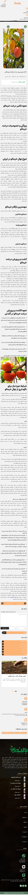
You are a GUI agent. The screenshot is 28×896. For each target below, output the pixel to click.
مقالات (25, 654)
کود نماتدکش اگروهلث (16, 777)
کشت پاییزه (24, 649)
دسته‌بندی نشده (23, 644)
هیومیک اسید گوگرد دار (16, 788)
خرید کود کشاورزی (14, 597)
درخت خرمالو (23, 641)
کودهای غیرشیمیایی (10, 733)
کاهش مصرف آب (23, 646)
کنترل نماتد (24, 652)
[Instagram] (25, 886)
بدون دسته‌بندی (24, 733)
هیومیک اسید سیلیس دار (15, 783)
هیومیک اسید (17, 733)
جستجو (4, 632)
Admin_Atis (17, 780)
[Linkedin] (21, 886)
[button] (14, 691)
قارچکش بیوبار (17, 794)
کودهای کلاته (4, 733)
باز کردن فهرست (14, 82)
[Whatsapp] (23, 886)
